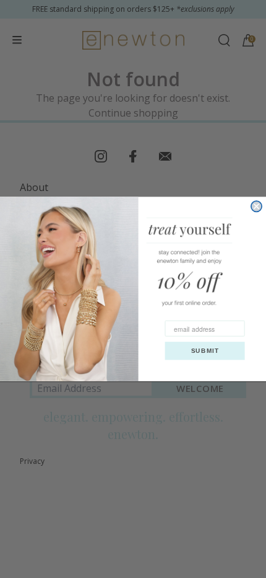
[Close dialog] (256, 206)
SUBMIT (205, 351)
